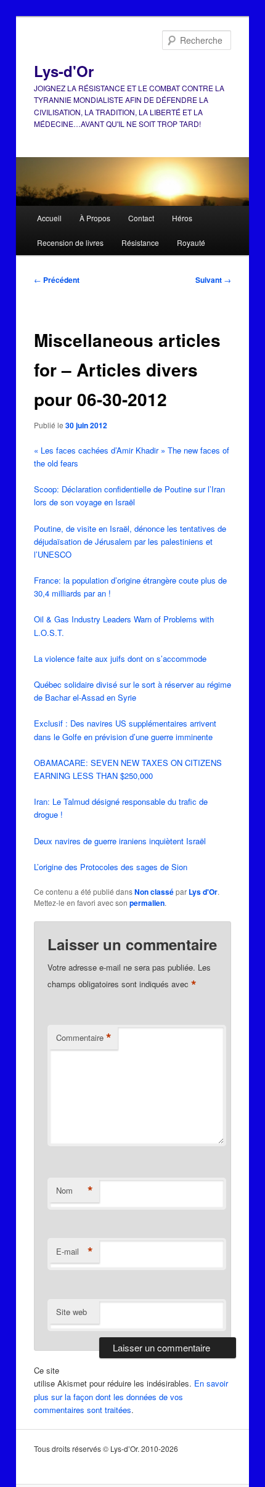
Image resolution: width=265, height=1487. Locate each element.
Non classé (154, 891)
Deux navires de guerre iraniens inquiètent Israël (120, 841)
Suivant (213, 279)
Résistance (140, 242)
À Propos (95, 218)
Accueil (49, 218)
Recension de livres (70, 242)
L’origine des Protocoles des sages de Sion (110, 867)
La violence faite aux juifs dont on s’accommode (120, 658)
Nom (74, 1190)
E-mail (74, 1251)
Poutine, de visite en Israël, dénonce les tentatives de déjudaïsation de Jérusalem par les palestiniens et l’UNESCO (130, 541)
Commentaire (84, 1038)
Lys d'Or (203, 891)
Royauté (191, 242)
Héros (182, 218)
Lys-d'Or (64, 70)
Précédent (57, 279)
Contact (141, 218)
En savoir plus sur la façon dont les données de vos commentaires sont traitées (131, 1396)
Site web (71, 1312)
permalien (147, 902)
